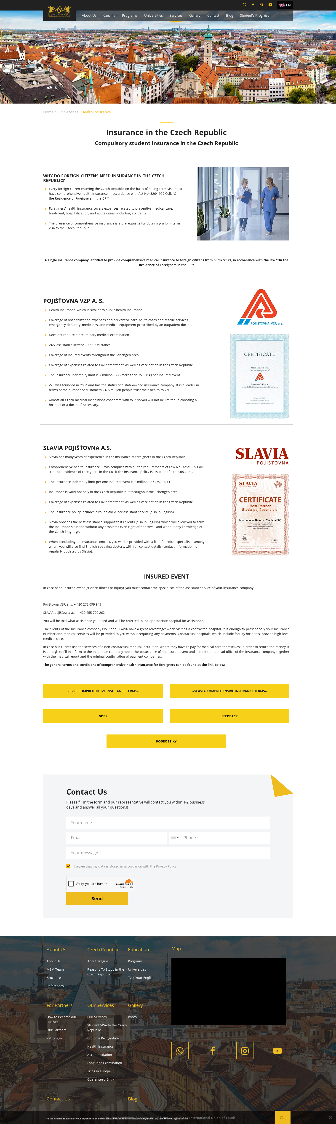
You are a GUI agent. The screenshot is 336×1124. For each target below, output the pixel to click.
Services (176, 15)
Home (48, 112)
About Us (89, 15)
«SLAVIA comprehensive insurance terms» (229, 691)
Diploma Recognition (103, 1038)
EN (288, 5)
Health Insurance (100, 1046)
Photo (132, 1017)
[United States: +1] (174, 838)
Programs (129, 15)
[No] (330, 1117)
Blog (229, 15)
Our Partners (57, 1030)
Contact (213, 15)
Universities (153, 15)
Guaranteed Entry (101, 1079)
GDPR (103, 716)
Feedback (229, 716)
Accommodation (99, 1054)
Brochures (54, 977)
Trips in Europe (99, 1071)
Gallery (194, 15)
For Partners (60, 1005)
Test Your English (141, 977)
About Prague (97, 961)
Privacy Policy (166, 866)
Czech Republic (103, 949)
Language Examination (104, 1063)
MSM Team (55, 969)
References (55, 986)
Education (138, 949)
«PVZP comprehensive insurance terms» (103, 691)
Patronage (54, 1038)
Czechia (109, 15)
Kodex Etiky (166, 741)
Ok (283, 1118)
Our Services (67, 112)
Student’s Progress (254, 15)
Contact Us (58, 1099)
